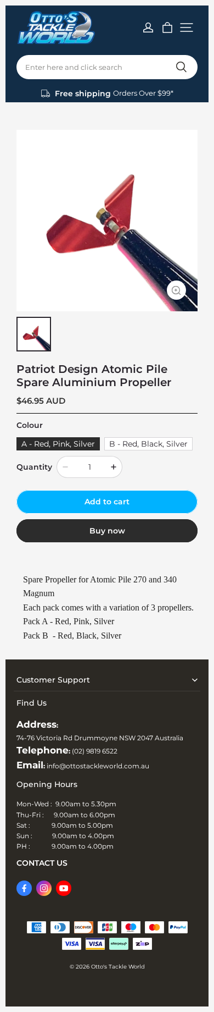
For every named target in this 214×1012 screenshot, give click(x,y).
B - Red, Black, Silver (148, 444)
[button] (187, 27)
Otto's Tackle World (118, 966)
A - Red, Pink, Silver (58, 444)
